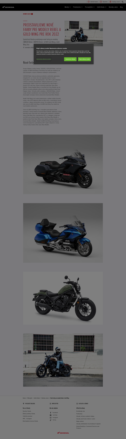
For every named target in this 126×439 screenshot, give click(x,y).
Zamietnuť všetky (70, 59)
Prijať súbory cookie (84, 59)
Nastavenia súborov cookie (43, 59)
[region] (64, 54)
